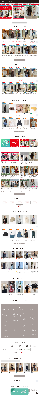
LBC (4, 3)
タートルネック (15, 329)
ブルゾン (5, 319)
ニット (13, 309)
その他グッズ (34, 330)
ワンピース (4, 324)
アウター (4, 314)
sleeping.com (33, 3)
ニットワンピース (6, 335)
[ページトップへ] (37, 393)
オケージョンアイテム (6, 309)
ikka (19, 3)
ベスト (5, 320)
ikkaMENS (9, 3)
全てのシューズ (34, 314)
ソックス (33, 324)
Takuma (19, 372)
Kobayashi (26, 372)
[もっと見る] (19, 376)
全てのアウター (6, 315)
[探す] (36, 1)
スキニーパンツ (24, 319)
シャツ (22, 309)
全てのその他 (34, 334)
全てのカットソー (15, 320)
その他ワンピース (6, 336)
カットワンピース (6, 331)
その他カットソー (15, 330)
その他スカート (24, 335)
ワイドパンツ (23, 318)
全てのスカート (24, 330)
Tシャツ (14, 321)
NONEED (26, 3)
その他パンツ (23, 326)
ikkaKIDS (16, 3)
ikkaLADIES (12, 3)
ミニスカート (23, 331)
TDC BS (30, 3)
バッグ (33, 309)
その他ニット (15, 316)
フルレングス (23, 325)
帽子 (32, 329)
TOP (6, 3)
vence (24, 3)
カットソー (14, 319)
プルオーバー (15, 313)
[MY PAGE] (27, 1)
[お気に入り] (31, 1)
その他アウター (6, 321)
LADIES (19, 306)
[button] (1, 13)
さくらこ (4, 372)
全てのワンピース (6, 325)
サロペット (5, 330)
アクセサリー (34, 320)
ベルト (33, 325)
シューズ (33, 313)
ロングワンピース (6, 329)
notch (21, 3)
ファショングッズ (34, 317)
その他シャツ (23, 313)
